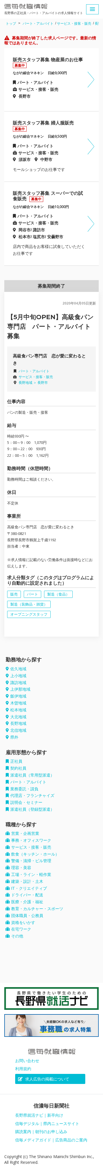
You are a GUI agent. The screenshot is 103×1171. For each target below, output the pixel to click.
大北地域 (18, 716)
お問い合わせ (27, 1060)
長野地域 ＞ (28, 383)
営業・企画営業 (25, 833)
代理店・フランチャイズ (32, 795)
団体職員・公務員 (27, 915)
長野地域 (18, 723)
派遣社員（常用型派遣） (32, 775)
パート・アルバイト (38, 24)
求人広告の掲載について (46, 1079)
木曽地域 (18, 703)
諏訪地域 (18, 682)
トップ (11, 24)
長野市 (42, 383)
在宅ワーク (21, 929)
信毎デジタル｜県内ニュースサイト (47, 1123)
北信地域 (18, 730)
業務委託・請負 (24, 789)
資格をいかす (23, 922)
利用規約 (23, 1068)
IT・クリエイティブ (29, 888)
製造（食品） (58, 594)
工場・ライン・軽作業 (31, 874)
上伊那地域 (20, 689)
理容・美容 (21, 867)
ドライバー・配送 (27, 895)
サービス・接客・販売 (74, 24)
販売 (14, 594)
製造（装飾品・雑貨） (28, 604)
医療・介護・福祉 (27, 902)
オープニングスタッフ (28, 614)
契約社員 (18, 768)
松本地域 (18, 710)
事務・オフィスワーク (31, 840)
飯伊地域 (18, 696)
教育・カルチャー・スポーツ (37, 908)
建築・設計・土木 (27, 881)
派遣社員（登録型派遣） (32, 809)
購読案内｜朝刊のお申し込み (41, 1131)
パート (32, 594)
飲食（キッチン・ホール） (35, 854)
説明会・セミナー (26, 802)
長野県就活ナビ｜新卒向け (39, 1115)
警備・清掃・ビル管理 (31, 860)
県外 (14, 737)
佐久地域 (18, 669)
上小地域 (18, 675)
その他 (17, 936)
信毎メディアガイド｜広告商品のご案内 (51, 1140)
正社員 (16, 761)
